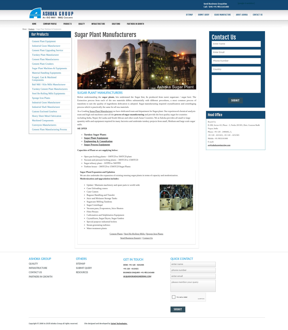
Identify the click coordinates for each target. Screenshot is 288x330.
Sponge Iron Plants (41, 98)
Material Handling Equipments (46, 73)
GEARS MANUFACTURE (222, 14)
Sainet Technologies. (119, 324)
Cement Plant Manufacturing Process (49, 129)
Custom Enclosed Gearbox (44, 111)
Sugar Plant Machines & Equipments (49, 68)
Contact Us (257, 14)
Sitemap (189, 14)
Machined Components (43, 120)
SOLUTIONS (116, 24)
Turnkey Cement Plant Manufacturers (50, 89)
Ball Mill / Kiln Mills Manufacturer (49, 84)
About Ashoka (242, 14)
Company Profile (50, 24)
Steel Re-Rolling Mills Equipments (48, 93)
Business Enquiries (218, 4)
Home (34, 24)
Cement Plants (116, 234)
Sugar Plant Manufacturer (101, 111)
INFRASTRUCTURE (98, 24)
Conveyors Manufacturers (44, 125)
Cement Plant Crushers (43, 64)
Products (68, 24)
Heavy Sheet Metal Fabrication (46, 116)
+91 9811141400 (221, 7)
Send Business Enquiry (130, 238)
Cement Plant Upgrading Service (47, 50)
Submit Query (203, 14)
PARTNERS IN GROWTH (135, 24)
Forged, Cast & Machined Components (44, 78)
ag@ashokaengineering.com (219, 145)
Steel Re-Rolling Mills (134, 234)
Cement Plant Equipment (44, 41)
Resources (82, 272)
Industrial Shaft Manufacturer (46, 107)
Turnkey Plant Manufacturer (45, 55)
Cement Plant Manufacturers (45, 59)
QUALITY (81, 24)
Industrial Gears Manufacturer (46, 46)
